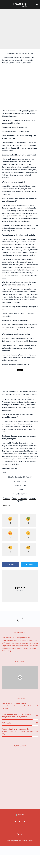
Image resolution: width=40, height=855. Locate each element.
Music (28, 766)
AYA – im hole (7, 723)
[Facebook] (16, 821)
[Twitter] (20, 821)
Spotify (20, 501)
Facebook (6, 498)
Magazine (19, 24)
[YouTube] (24, 821)
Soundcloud (22, 498)
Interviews (12, 24)
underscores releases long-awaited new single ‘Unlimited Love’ (23, 771)
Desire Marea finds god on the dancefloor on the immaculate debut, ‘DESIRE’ (16, 706)
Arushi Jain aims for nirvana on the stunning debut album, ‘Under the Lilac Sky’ (17, 731)
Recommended (16, 753)
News (32, 766)
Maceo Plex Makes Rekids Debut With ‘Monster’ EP (24, 785)
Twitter (14, 498)
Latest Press (23, 751)
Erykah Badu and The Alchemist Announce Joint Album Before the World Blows (24, 798)
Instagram (32, 498)
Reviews (13, 375)
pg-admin (20, 588)
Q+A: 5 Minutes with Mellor (12, 378)
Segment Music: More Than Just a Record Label (24, 757)
